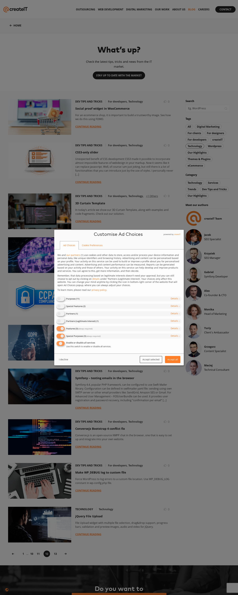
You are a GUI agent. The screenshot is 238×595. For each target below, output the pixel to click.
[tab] (69, 245)
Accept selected (150, 359)
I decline (63, 359)
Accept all (172, 359)
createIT (177, 234)
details (175, 298)
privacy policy (99, 289)
